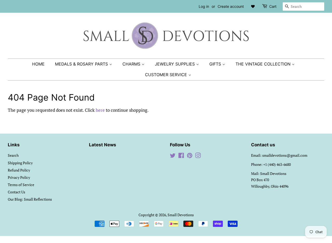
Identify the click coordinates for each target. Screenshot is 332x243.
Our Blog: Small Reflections (30, 199)
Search (13, 155)
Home (38, 64)
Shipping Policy (20, 162)
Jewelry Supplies (175, 64)
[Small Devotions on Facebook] (181, 156)
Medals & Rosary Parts (82, 64)
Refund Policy (19, 170)
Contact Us (16, 191)
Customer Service (166, 74)
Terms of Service (21, 184)
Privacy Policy (19, 177)
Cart (272, 6)
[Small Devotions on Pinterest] (189, 156)
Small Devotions (181, 214)
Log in (204, 6)
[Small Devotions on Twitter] (173, 156)
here (100, 110)
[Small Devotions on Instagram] (198, 156)
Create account (231, 6)
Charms (132, 64)
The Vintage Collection (264, 64)
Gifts (215, 64)
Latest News (102, 144)
